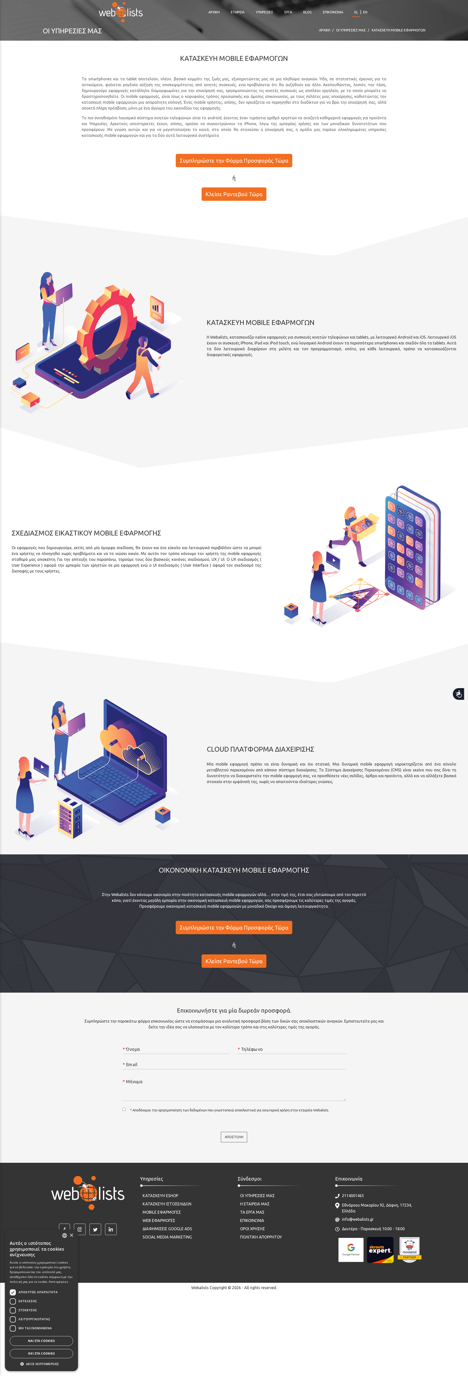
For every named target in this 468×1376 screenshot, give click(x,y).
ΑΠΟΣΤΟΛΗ (234, 1137)
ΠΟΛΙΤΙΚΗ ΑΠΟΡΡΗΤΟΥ (261, 1237)
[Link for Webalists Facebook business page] (64, 1229)
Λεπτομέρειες (58, 1282)
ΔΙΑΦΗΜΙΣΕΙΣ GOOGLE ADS (167, 1229)
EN (365, 12)
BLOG (307, 12)
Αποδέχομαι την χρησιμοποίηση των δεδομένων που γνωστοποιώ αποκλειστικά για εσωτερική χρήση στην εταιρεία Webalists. (229, 1110)
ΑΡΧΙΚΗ (214, 12)
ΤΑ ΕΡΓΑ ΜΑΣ (252, 1212)
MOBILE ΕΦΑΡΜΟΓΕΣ (162, 1212)
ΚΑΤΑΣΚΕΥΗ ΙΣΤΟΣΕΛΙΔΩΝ (167, 1204)
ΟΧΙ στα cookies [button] (41, 1353)
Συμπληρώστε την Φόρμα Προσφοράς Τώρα (234, 160)
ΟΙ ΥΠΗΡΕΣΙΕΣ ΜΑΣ (257, 1195)
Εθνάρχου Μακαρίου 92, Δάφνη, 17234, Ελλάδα (377, 1208)
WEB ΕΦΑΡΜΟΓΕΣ (159, 1220)
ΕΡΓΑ (288, 12)
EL (356, 12)
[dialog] (41, 1300)
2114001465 (353, 1195)
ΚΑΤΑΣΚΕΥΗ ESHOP (160, 1195)
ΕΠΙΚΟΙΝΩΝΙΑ (333, 12)
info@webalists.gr (358, 1219)
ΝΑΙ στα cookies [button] (41, 1341)
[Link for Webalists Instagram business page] (80, 1229)
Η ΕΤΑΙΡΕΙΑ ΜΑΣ (255, 1204)
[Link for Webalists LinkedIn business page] (111, 1229)
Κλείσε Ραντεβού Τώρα (234, 194)
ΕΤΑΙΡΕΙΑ (237, 12)
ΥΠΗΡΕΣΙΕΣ (264, 12)
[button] (41, 1363)
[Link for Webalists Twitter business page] (95, 1229)
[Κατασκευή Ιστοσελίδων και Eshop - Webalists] (88, 1193)
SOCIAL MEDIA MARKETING (167, 1237)
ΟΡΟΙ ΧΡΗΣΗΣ (252, 1229)
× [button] (71, 1235)
